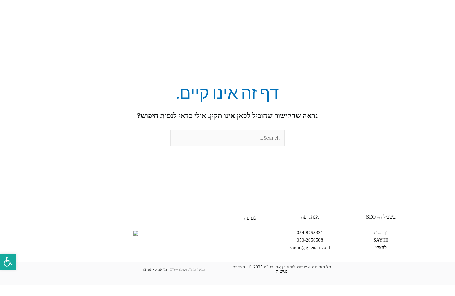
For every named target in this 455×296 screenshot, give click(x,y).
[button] (8, 262)
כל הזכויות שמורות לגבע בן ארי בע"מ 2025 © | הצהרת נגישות (281, 269)
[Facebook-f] (250, 245)
